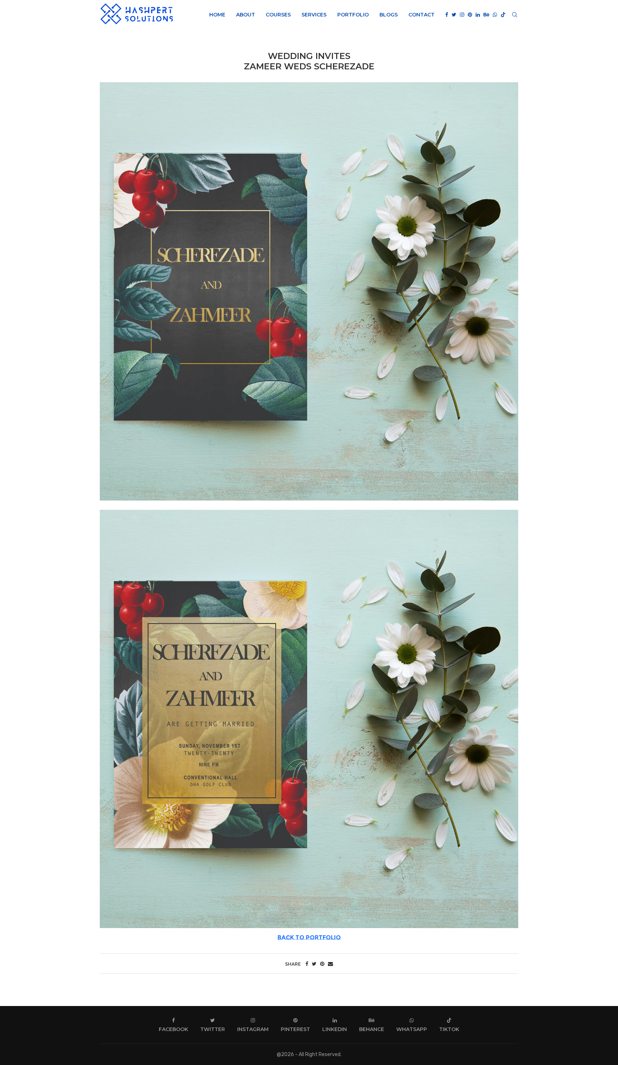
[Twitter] (454, 14)
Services (314, 14)
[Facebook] (446, 14)
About (245, 14)
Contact (421, 14)
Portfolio (353, 14)
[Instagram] (462, 14)
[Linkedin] (478, 14)
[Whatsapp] (495, 14)
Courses (278, 14)
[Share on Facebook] (306, 964)
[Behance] (486, 14)
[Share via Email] (330, 964)
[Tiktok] (503, 14)
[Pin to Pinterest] (322, 964)
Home (217, 14)
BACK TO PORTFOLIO (309, 937)
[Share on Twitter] (314, 964)
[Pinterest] (470, 14)
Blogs (388, 14)
